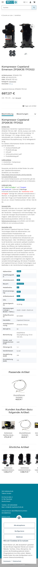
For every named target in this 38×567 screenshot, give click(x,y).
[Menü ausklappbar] (3, 1)
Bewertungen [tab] (22, 114)
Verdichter (12, 82)
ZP (18, 287)
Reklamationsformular (9, 221)
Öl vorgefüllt (20, 299)
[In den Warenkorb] (3, 22)
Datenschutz (17, 561)
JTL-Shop (22, 564)
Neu (18, 296)
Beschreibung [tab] (7, 114)
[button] (30, 2)
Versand (18, 98)
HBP (18, 280)
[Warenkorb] (34, 2)
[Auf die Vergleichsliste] (32, 26)
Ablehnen (19, 537)
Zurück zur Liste (8, 15)
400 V (18, 291)
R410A (18, 271)
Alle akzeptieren (19, 525)
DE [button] (24, 2)
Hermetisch (20, 283)
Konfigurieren (19, 531)
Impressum (7, 561)
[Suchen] (34, 7)
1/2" (18, 275)
